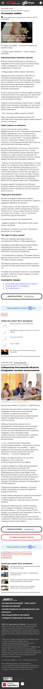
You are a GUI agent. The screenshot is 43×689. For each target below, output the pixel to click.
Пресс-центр (30, 603)
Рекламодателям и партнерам (15, 615)
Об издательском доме (12, 603)
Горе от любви (14, 343)
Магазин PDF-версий (11, 606)
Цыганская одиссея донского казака (21, 284)
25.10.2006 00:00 (7, 9)
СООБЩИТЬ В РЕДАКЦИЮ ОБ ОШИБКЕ (17, 618)
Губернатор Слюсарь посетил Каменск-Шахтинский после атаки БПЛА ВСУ (23, 587)
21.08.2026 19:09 (7, 363)
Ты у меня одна (12, 288)
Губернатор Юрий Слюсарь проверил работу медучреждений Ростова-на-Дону (25, 580)
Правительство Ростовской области (15, 402)
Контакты (6, 612)
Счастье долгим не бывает (17, 286)
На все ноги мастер (16, 337)
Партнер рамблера (20, 678)
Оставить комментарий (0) (21, 537)
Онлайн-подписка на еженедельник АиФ (20, 609)
